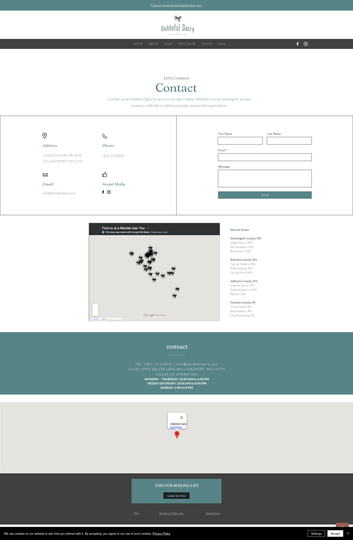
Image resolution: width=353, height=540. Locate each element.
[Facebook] (103, 192)
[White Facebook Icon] (297, 43)
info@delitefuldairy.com (59, 193)
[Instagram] (108, 192)
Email (221, 150)
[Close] (348, 533)
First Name (225, 133)
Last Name (274, 133)
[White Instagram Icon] (305, 43)
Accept (335, 533)
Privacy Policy (161, 533)
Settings (316, 533)
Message (224, 166)
